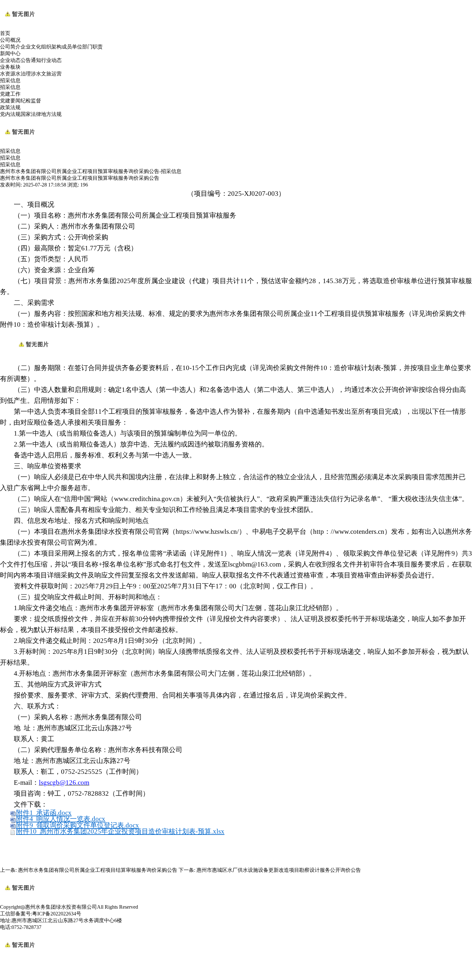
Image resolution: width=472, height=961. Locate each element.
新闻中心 (10, 53)
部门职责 (92, 46)
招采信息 (10, 80)
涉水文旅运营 (46, 73)
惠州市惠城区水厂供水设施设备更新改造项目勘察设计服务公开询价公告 (279, 870)
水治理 (23, 73)
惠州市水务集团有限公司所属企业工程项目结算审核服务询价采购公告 (97, 870)
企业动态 (10, 60)
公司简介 (10, 46)
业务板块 (10, 67)
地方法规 (51, 114)
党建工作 (10, 94)
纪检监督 (31, 100)
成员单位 (72, 46)
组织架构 (51, 46)
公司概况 (10, 40)
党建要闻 (10, 100)
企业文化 (31, 46)
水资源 (7, 73)
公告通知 (31, 60)
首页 (5, 33)
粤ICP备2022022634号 (56, 913)
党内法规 (10, 114)
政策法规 (10, 107)
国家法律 (31, 114)
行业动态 (51, 60)
